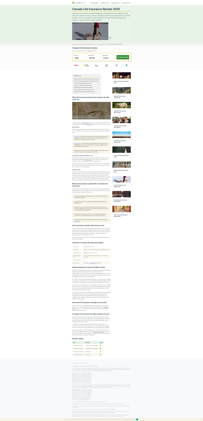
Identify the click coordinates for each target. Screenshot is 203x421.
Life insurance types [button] (126, 2)
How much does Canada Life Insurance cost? (83, 83)
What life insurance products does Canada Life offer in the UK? (86, 78)
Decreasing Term (77, 143)
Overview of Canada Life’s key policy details (82, 85)
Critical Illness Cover (87, 159)
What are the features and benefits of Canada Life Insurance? (86, 81)
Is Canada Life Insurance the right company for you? (84, 91)
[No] (201, 419)
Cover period (105, 55)
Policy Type (76, 55)
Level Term (76, 136)
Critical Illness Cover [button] (105, 2)
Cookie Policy (133, 419)
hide (80, 75)
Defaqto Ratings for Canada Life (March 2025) (83, 87)
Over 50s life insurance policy (99, 331)
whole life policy (89, 124)
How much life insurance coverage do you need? (84, 89)
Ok (137, 419)
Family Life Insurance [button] (115, 2)
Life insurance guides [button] (94, 2)
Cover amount (91, 55)
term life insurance (85, 122)
